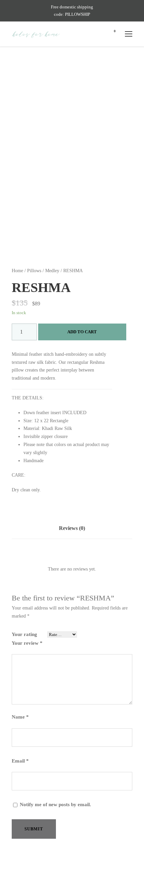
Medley (52, 270)
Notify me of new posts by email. (55, 804)
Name (20, 717)
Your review (27, 643)
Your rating (24, 634)
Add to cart (82, 331)
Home (17, 270)
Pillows (34, 270)
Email (20, 761)
